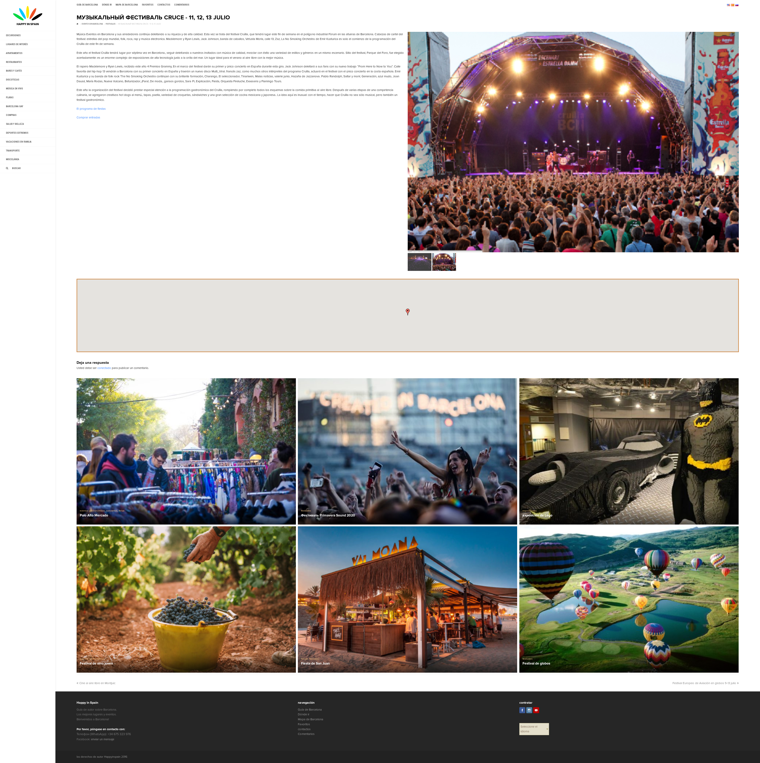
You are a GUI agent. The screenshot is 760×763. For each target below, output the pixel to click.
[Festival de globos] (629, 599)
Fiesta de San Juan (315, 664)
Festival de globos (536, 664)
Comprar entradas (88, 117)
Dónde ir (303, 714)
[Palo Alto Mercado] (186, 451)
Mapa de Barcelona (310, 719)
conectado (104, 368)
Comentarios (306, 734)
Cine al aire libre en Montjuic (97, 683)
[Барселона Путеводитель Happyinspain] (27, 15)
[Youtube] (536, 710)
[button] (408, 312)
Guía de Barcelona (310, 709)
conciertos (111, 510)
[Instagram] (529, 710)
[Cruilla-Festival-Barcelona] (573, 142)
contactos (304, 729)
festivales (306, 510)
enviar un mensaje (102, 739)
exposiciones (529, 510)
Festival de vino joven (96, 664)
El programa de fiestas (91, 109)
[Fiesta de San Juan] (407, 599)
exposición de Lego (537, 515)
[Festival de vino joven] (186, 599)
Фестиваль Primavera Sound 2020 (328, 515)
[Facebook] (522, 710)
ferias (121, 510)
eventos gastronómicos (92, 510)
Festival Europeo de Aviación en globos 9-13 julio (704, 683)
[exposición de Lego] (629, 451)
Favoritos (304, 724)
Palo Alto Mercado (94, 515)
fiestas (304, 658)
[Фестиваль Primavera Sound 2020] (407, 451)
